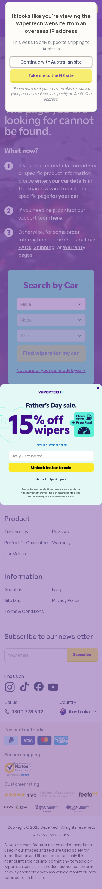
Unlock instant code (51, 467)
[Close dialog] (98, 388)
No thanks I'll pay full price (50, 479)
